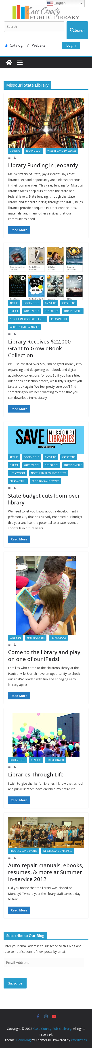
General (15, 150)
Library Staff (17, 473)
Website (39, 45)
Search (79, 30)
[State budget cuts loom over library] (46, 440)
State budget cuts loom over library (44, 499)
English (59, 3)
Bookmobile (31, 303)
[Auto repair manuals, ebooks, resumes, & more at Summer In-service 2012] (46, 832)
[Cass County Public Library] (9, 62)
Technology (34, 150)
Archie (14, 303)
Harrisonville (73, 311)
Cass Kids (50, 303)
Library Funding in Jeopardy (43, 165)
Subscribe (15, 983)
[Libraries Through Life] (46, 735)
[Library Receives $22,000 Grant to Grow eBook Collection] (46, 273)
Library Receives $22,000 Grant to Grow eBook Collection (39, 348)
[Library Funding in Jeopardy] (46, 123)
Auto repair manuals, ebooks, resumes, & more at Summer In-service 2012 (45, 872)
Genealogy (51, 311)
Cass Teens (68, 303)
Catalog (16, 45)
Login (71, 45)
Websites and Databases (61, 150)
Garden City (31, 311)
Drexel (14, 311)
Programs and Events (45, 481)
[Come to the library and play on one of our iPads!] (46, 595)
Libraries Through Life (36, 774)
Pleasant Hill (59, 319)
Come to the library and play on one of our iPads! (44, 655)
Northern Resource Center (27, 319)
